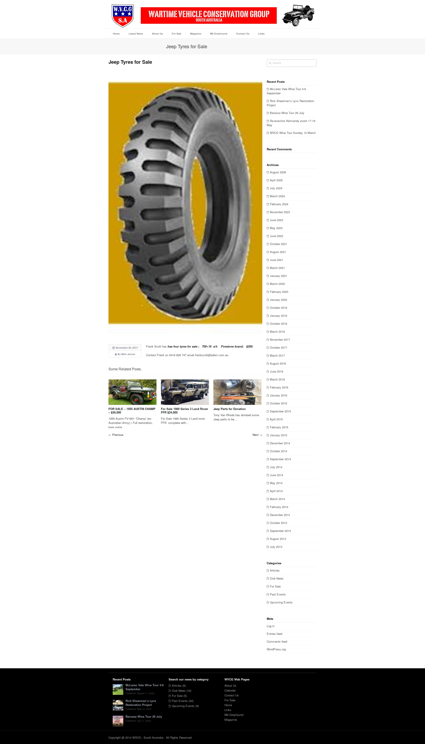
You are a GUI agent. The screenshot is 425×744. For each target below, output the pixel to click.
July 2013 (276, 547)
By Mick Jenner (126, 354)
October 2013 (278, 523)
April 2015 (276, 419)
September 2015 (280, 411)
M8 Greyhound (233, 715)
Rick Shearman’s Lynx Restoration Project (290, 103)
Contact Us (231, 695)
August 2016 (278, 363)
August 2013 (278, 539)
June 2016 (276, 371)
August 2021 (278, 252)
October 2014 (278, 451)
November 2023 (280, 212)
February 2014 (279, 507)
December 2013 (280, 515)
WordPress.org (276, 649)
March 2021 (277, 268)
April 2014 (276, 491)
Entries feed (274, 634)
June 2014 (276, 475)
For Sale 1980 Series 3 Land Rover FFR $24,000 (184, 410)
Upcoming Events (281, 602)
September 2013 (280, 531)
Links (227, 710)
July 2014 (276, 467)
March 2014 (277, 499)
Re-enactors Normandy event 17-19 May (291, 123)
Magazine (230, 719)
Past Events (278, 594)
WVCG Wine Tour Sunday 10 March (293, 133)
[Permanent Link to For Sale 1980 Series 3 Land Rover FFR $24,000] (185, 392)
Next (257, 435)
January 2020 (278, 300)
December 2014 (280, 443)
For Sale (275, 586)
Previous (116, 435)
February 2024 (279, 204)
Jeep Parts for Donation (229, 409)
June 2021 (276, 260)
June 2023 (276, 220)
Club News (277, 578)
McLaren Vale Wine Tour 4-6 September (286, 91)
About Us (230, 685)
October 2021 (278, 244)
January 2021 (278, 276)
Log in (270, 626)
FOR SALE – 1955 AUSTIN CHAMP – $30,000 (131, 410)
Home (228, 705)
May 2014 (276, 483)
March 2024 (277, 196)
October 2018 (278, 323)
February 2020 (279, 292)
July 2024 (276, 188)
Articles (275, 570)
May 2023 (276, 228)
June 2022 (276, 236)
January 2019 (278, 315)
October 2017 (278, 347)
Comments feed (277, 641)
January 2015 (278, 435)
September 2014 (280, 459)
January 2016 (278, 395)
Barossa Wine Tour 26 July (287, 113)
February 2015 (279, 427)
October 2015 (278, 403)
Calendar (230, 690)
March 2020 (277, 284)
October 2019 (278, 307)
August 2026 (278, 172)
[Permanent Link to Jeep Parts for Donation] (237, 392)
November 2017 (280, 339)
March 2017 (277, 355)
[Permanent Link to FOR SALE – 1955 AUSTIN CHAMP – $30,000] (132, 392)
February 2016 (279, 387)
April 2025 (276, 180)
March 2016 (277, 379)
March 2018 (277, 331)
